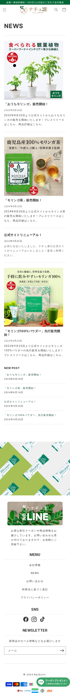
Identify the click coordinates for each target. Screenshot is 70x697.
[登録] (62, 650)
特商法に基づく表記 (35, 589)
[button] (4, 10)
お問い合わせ (35, 581)
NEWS (35, 573)
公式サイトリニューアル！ (23, 235)
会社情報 (35, 565)
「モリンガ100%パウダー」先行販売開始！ (32, 332)
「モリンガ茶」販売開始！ (23, 200)
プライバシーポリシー (35, 597)
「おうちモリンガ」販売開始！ (26, 104)
